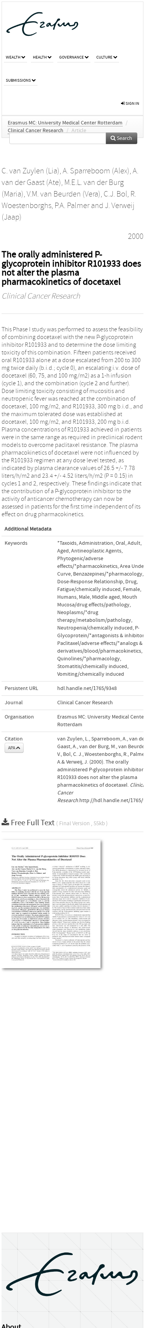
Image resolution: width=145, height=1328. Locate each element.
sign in (132, 103)
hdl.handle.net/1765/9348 (87, 688)
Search (124, 138)
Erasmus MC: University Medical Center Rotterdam (65, 123)
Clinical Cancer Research (35, 131)
